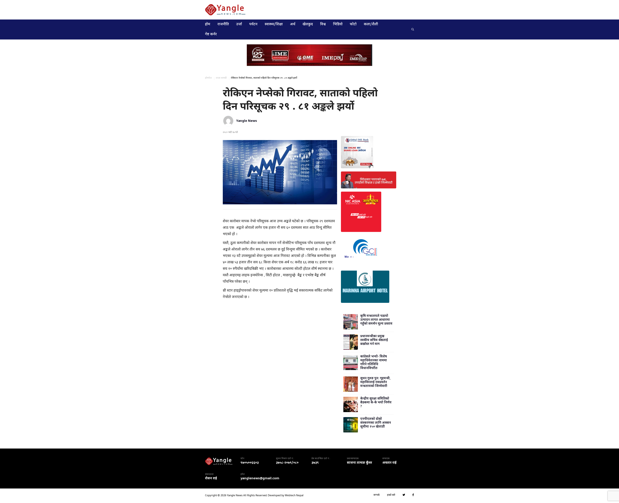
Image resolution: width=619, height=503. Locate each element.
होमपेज (208, 78)
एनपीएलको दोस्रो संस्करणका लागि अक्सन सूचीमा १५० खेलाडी (375, 423)
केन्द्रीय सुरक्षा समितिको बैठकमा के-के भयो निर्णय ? (376, 403)
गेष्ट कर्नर (211, 34)
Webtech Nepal (294, 495)
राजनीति (223, 24)
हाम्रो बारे (391, 495)
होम (207, 24)
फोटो (353, 24)
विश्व (323, 24)
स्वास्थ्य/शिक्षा (274, 24)
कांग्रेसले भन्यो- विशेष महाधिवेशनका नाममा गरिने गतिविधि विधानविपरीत (373, 362)
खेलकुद (308, 24)
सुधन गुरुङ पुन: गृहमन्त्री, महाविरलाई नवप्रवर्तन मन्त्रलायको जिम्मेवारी (375, 382)
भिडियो (338, 24)
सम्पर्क (376, 495)
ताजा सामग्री (221, 78)
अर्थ (292, 24)
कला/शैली (371, 24)
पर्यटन (253, 24)
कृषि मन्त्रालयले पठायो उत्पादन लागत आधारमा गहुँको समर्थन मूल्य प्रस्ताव (376, 320)
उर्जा (239, 24)
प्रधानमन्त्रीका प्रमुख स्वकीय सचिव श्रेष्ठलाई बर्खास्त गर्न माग (374, 340)
